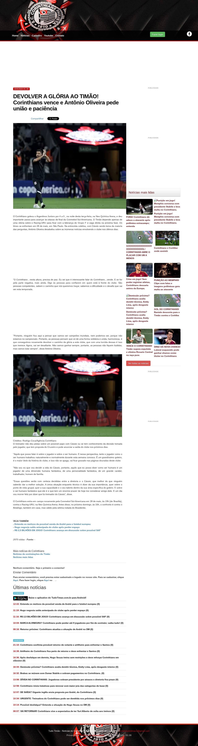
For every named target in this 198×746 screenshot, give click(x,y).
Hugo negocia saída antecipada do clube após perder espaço (47, 527)
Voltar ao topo (100, 741)
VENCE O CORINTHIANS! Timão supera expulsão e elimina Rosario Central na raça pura (139, 350)
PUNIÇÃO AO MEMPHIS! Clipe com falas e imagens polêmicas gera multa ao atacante (167, 285)
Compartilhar (37, 118)
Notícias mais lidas (23, 557)
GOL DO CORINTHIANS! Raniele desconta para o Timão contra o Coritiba (167, 312)
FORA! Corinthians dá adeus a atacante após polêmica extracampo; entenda (138, 221)
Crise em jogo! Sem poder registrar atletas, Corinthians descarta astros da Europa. (138, 284)
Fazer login (157, 34)
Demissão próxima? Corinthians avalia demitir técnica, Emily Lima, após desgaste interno (137, 318)
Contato (59, 35)
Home (15, 35)
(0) (56, 604)
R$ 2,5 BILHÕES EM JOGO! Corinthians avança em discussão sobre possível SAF (58, 530)
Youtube (48, 35)
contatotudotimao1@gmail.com (134, 731)
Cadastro (37, 35)
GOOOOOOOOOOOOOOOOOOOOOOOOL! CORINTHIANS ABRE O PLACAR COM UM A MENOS (139, 252)
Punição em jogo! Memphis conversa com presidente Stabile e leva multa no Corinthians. (167, 218)
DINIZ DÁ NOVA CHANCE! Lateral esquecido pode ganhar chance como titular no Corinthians (167, 351)
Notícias (25, 35)
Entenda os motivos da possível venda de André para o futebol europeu (53, 524)
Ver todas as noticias (138, 363)
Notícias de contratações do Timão (31, 554)
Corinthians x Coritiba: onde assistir (166, 249)
